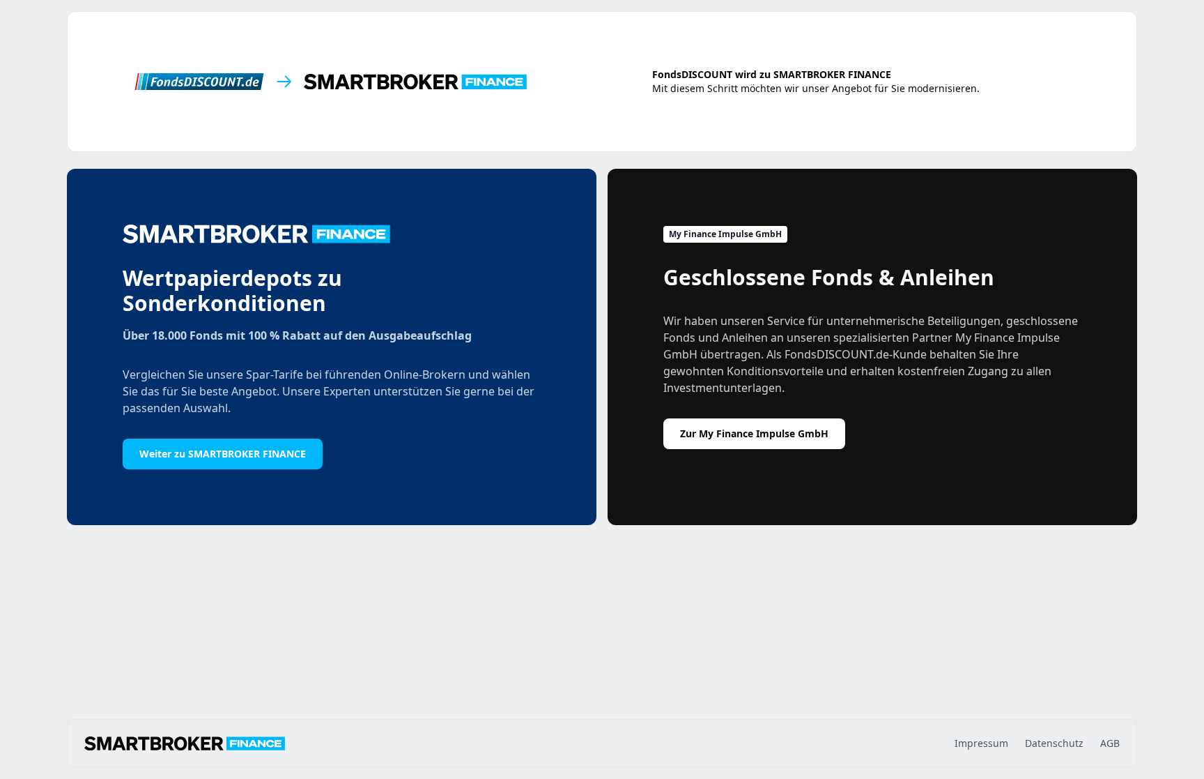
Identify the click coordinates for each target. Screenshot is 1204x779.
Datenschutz (1054, 743)
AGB (1110, 743)
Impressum (981, 743)
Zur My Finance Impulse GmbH (754, 433)
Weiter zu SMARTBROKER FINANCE (222, 453)
